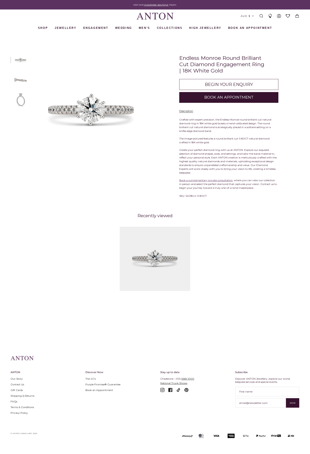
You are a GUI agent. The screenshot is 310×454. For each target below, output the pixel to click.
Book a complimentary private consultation (206, 180)
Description (186, 110)
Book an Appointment (99, 390)
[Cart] (297, 16)
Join (292, 403)
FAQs (14, 401)
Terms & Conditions (22, 407)
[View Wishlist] (288, 16)
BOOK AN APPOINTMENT (250, 27)
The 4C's (90, 378)
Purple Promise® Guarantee (102, 384)
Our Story (17, 378)
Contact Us (17, 384)
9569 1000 (187, 378)
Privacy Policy (19, 412)
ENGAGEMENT (95, 27)
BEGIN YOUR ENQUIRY (229, 84)
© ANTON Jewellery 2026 (24, 433)
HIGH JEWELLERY (205, 27)
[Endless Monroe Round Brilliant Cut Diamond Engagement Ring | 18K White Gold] (155, 259)
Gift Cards (17, 390)
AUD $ (245, 15)
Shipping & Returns (22, 395)
